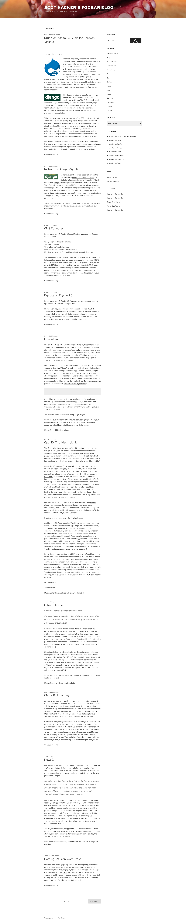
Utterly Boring (76, 831)
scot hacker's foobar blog (79, 7)
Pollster (109, 110)
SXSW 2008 (64, 234)
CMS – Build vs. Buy (56, 695)
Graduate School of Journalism (81, 180)
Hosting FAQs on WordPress (62, 859)
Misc (108, 90)
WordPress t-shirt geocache (75, 384)
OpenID (51, 448)
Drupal (96, 100)
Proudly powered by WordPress (54, 918)
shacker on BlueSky (116, 144)
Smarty (74, 188)
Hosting (109, 82)
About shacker (112, 177)
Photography (111, 102)
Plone (76, 629)
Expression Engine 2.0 (58, 295)
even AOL (86, 575)
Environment (111, 66)
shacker (112, 140)
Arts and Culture (112, 54)
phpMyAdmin (70, 870)
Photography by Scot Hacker (119, 136)
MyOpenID (70, 466)
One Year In (119, 194)
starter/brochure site (64, 800)
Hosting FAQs (83, 865)
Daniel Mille (54, 430)
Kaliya (85, 559)
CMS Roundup (53, 228)
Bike (108, 58)
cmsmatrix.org (50, 121)
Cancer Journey (112, 62)
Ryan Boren (83, 381)
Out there (110, 98)
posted (63, 701)
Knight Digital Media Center (83, 177)
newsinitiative (79, 701)
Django (94, 103)
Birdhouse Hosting (51, 611)
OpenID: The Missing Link (60, 442)
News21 (49, 759)
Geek (108, 74)
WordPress (62, 880)
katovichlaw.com (54, 605)
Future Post (51, 339)
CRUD (65, 872)
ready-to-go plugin (77, 415)
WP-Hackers (91, 373)
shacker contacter (113, 181)
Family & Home (112, 70)
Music (109, 94)
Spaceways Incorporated (60, 683)
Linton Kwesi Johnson (58, 593)
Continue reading (51, 154)
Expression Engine (64, 304)
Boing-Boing (57, 831)
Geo (108, 78)
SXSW (72, 554)
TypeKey (74, 523)
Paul (108, 206)
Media (109, 86)
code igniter (63, 309)
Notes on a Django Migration (62, 169)
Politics (109, 106)
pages (58, 665)
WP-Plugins (75, 422)
